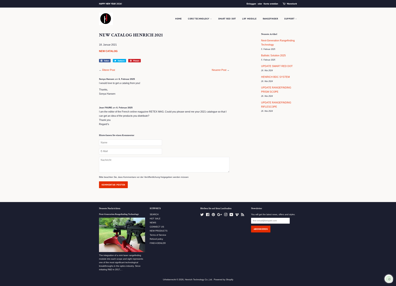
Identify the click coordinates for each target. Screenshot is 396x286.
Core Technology (199, 18)
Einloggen (251, 3)
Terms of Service (158, 235)
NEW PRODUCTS (158, 231)
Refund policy (156, 239)
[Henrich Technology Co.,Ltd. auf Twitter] (202, 215)
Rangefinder (270, 18)
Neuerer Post (219, 70)
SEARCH (154, 214)
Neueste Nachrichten (109, 208)
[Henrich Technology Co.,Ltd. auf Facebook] (207, 215)
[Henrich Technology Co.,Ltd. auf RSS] (242, 215)
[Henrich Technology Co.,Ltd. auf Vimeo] (237, 215)
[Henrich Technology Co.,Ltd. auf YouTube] (231, 215)
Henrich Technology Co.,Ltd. (199, 279)
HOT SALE (155, 218)
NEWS (153, 222)
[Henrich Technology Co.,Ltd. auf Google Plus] (219, 215)
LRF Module (249, 18)
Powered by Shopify (223, 279)
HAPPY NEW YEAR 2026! (110, 3)
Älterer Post (108, 70)
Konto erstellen (271, 3)
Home (178, 18)
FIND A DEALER (158, 243)
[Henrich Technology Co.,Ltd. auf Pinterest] (213, 215)
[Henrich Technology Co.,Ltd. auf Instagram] (225, 215)
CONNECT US (157, 227)
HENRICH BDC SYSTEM (275, 77)
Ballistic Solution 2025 (273, 55)
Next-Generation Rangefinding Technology (119, 214)
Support (289, 18)
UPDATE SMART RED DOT (277, 66)
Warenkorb (292, 3)
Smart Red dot (227, 18)
